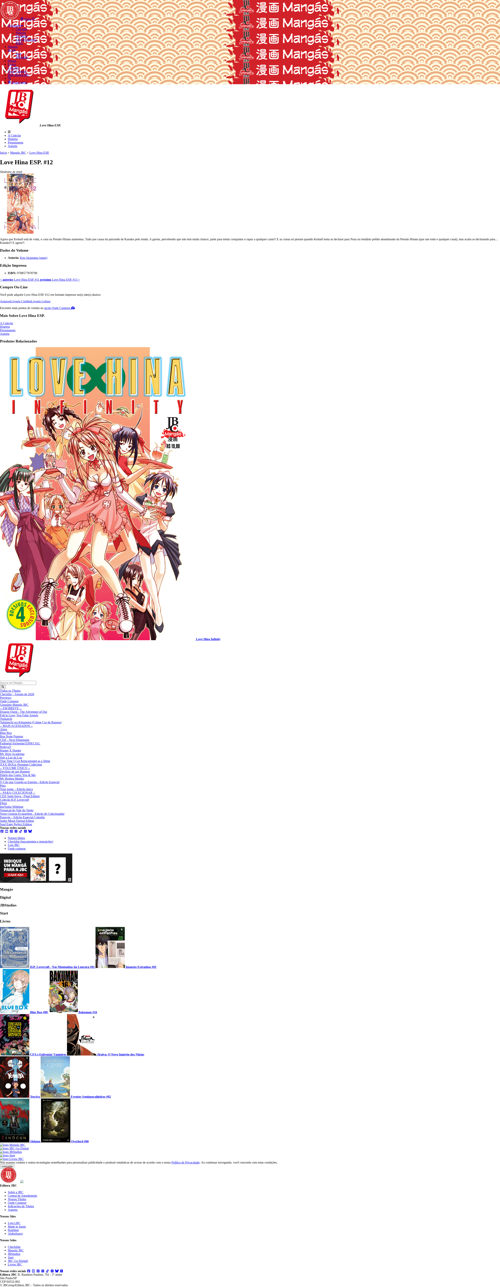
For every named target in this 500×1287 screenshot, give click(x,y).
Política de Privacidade (185, 1162)
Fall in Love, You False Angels (19, 715)
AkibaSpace (15, 1233)
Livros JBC (15, 1264)
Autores (13, 1209)
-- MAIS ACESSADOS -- (16, 726)
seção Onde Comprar (57, 308)
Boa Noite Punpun (11, 736)
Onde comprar (17, 848)
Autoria (12, 146)
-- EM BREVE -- (10, 708)
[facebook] (2, 831)
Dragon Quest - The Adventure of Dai (23, 711)
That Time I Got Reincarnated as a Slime (25, 761)
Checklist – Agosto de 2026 (17, 694)
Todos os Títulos (10, 690)
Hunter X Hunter (10, 750)
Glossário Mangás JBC (14, 704)
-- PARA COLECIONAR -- (17, 792)
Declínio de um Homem (15, 771)
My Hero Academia (12, 754)
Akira (3, 729)
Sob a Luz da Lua (11, 757)
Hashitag (13, 1230)
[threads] (25, 831)
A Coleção (14, 135)
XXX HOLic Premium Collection (21, 764)
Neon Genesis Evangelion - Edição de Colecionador (32, 813)
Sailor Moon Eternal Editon (17, 820)
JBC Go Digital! (18, 1261)
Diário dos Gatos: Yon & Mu (18, 775)
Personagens (15, 142)
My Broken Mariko (12, 778)
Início (3, 152)
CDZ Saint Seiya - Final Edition (20, 796)
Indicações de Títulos (21, 1206)
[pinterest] (11, 831)
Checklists (14, 1247)
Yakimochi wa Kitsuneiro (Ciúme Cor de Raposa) (31, 722)
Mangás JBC (18, 152)
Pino (3, 785)
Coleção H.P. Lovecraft (14, 799)
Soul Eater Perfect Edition (16, 824)
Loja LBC (14, 1223)
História (13, 139)
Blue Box (6, 733)
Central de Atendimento (22, 1195)
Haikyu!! (5, 747)
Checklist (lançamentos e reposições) (30, 841)
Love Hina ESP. (39, 152)
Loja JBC (14, 845)
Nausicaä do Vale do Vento (16, 810)
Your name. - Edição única (16, 789)
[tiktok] (21, 831)
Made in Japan (17, 1226)
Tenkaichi (6, 718)
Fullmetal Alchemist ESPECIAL (20, 743)
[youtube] (7, 831)
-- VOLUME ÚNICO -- (15, 768)
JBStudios (14, 1254)
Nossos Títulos (17, 1199)
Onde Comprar (9, 701)
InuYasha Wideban (11, 806)
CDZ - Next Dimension (14, 740)
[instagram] (16, 831)
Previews (5, 697)
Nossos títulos (16, 838)
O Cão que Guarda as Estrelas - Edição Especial (29, 782)
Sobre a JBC (15, 1192)
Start (10, 1257)
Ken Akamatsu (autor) (33, 257)
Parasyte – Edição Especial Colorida (22, 817)
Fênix (3, 803)
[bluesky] (30, 831)
